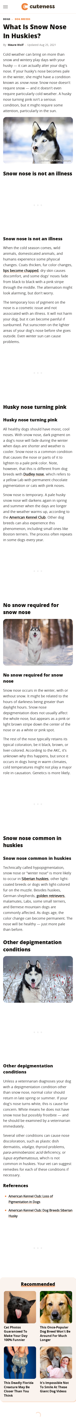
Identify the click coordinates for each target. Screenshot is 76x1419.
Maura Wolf (15, 45)
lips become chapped (20, 270)
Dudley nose (33, 474)
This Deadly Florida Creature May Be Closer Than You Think (19, 1389)
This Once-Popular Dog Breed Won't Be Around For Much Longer (55, 1333)
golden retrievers (51, 895)
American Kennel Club (27, 517)
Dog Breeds (22, 19)
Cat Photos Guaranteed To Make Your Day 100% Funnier (15, 1333)
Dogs (6, 19)
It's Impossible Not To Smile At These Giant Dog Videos (54, 1387)
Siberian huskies (35, 878)
